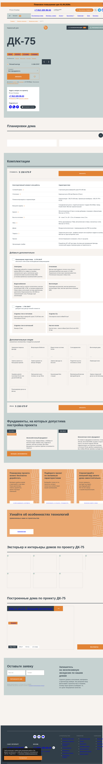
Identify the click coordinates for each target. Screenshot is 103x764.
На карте (13, 623)
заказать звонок (23, 98)
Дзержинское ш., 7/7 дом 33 (42, 751)
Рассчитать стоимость (68, 741)
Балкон (17, 58)
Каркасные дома (33, 21)
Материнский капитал (85, 751)
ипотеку (21, 82)
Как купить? (70, 15)
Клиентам (80, 15)
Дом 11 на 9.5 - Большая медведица (30, 608)
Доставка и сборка (84, 746)
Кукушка (28, 58)
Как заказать (83, 743)
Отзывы (82, 741)
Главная (12, 21)
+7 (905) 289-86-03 (42, 748)
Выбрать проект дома (68, 738)
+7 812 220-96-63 (42, 10)
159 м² (10, 54)
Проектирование (66, 748)
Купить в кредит (84, 754)
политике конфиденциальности (28, 754)
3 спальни (34, 54)
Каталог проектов (21, 21)
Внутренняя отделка (67, 753)
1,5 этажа (26, 54)
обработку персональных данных (36, 685)
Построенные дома (37, 15)
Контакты (95, 15)
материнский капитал (12, 83)
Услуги (61, 15)
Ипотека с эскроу (51, 15)
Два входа (22, 58)
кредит (15, 82)
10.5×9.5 (17, 54)
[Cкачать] (100, 135)
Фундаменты (65, 750)
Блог (88, 15)
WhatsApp (13, 98)
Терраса (34, 58)
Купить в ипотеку (84, 749)
